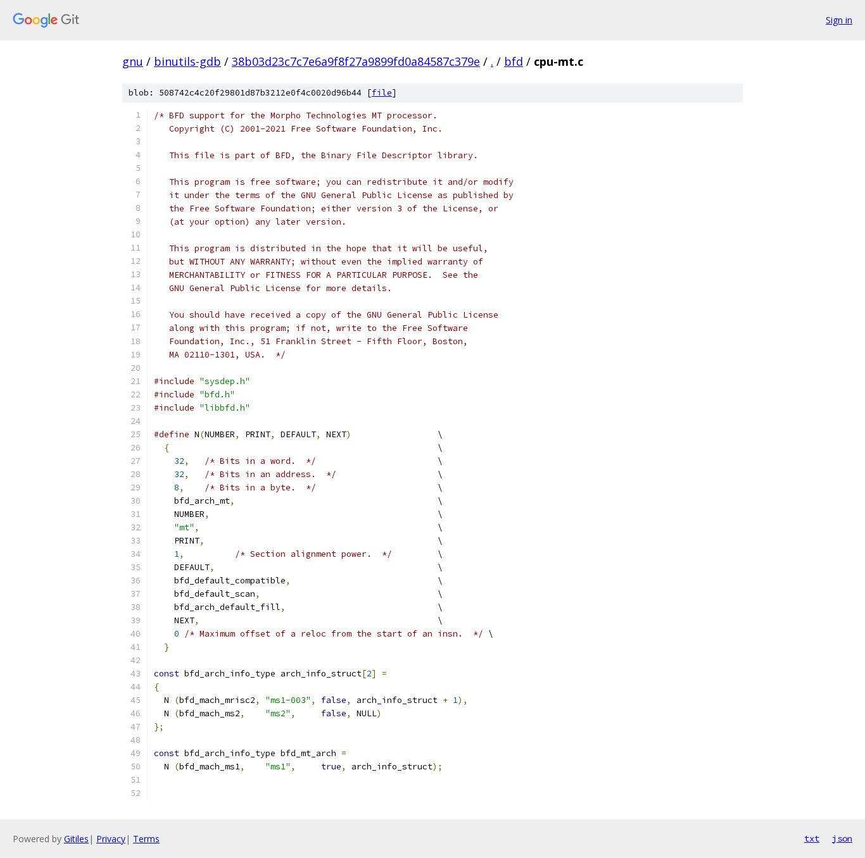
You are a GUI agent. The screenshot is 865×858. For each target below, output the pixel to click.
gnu (132, 61)
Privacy (110, 839)
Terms (146, 839)
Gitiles (76, 839)
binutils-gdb (187, 61)
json (842, 838)
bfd (513, 61)
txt (811, 838)
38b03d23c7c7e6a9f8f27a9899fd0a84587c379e (356, 61)
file (382, 92)
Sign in (839, 20)
